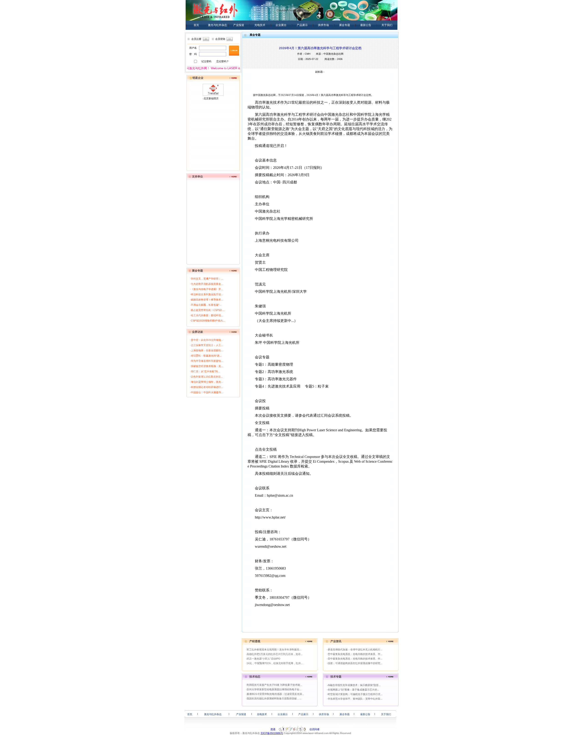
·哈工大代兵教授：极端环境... (206, 315)
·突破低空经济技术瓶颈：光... (206, 366)
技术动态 (254, 676)
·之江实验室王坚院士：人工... (206, 345)
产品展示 (302, 25)
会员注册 (196, 39)
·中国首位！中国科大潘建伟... (206, 392)
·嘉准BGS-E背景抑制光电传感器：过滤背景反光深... (275, 694)
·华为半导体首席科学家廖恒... (206, 361)
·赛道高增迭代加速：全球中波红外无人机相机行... (354, 649)
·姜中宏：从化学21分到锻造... (206, 340)
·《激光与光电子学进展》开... (206, 289)
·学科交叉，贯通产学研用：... (206, 278)
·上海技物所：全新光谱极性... (206, 350)
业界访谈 (197, 332)
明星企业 (197, 78)
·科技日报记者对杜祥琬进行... (206, 387)
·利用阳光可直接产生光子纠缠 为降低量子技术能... (274, 684)
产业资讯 (335, 641)
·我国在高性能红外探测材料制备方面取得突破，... (273, 698)
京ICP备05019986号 (272, 733)
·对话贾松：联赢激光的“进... (205, 355)
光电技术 (259, 25)
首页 (196, 25)
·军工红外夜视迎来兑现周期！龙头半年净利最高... (273, 649)
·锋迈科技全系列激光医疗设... (206, 294)
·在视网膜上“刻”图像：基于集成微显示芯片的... (353, 689)
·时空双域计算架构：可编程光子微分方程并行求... (354, 694)
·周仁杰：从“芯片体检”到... (205, 371)
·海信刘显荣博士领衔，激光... (206, 381)
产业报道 (238, 25)
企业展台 (281, 25)
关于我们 (386, 25)
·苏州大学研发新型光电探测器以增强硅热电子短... (273, 689)
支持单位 (197, 176)
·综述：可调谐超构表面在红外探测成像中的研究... (354, 663)
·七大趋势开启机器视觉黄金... (206, 283)
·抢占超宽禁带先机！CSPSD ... (207, 310)
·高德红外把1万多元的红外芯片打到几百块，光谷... (274, 654)
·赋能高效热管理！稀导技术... (206, 299)
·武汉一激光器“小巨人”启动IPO (263, 658)
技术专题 (335, 676)
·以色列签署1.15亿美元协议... (206, 376)
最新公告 (365, 25)
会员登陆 (220, 39)
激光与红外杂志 (217, 25)
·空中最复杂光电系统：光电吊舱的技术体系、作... (354, 654)
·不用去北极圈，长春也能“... (205, 304)
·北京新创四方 (211, 98)
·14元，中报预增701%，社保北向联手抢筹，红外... (274, 663)
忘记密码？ (222, 61)
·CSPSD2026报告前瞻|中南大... (207, 320)
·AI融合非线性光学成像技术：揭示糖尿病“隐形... (354, 685)
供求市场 (323, 25)
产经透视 (254, 641)
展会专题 (344, 25)
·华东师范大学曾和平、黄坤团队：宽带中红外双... (354, 698)
